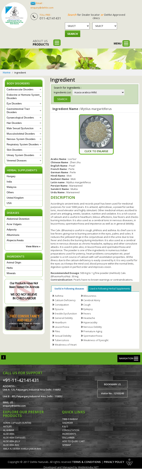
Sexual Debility (63, 335)
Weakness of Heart (66, 344)
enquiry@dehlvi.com (42, 7)
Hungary (11, 176)
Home (7, 72)
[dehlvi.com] (14, 15)
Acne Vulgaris (14, 224)
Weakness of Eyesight (95, 340)
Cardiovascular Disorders (20, 89)
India (9, 181)
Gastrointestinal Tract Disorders (18, 111)
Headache (89, 318)
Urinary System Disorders (20, 155)
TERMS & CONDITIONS (86, 462)
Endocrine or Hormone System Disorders (23, 96)
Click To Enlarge (96, 151)
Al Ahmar (8, 430)
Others (10, 192)
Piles (57, 331)
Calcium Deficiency (65, 300)
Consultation (70, 430)
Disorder (67, 422)
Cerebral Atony (91, 300)
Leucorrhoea (62, 327)
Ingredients (69, 434)
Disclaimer (68, 437)
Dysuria (59, 309)
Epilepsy (88, 309)
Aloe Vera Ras (11, 445)
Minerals (11, 273)
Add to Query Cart (73, 441)
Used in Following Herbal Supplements (109, 288)
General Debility (64, 318)
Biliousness (89, 295)
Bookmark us (112, 384)
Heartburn (60, 322)
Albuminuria (13, 235)
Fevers (87, 313)
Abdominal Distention (18, 218)
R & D (65, 426)
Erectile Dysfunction (66, 313)
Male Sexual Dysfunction (20, 128)
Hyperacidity (90, 322)
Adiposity (12, 229)
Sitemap (66, 445)
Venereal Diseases (17, 160)
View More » (33, 246)
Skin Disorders (14, 149)
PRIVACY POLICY (114, 462)
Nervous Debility (92, 327)
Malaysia (11, 187)
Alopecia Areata (15, 240)
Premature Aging (92, 331)
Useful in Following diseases (69, 288)
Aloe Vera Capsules (14, 437)
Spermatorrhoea (92, 335)
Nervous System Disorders (21, 139)
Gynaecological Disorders (20, 117)
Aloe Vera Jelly (11, 441)
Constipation (62, 304)
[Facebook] (3, 357)
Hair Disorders (14, 123)
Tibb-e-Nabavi (70, 419)
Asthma (59, 295)
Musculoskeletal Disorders (21, 133)
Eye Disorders (14, 103)
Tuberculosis (62, 340)
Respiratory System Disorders (23, 144)
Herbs (10, 268)
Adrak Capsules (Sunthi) (17, 422)
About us (41, 42)
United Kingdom (15, 197)
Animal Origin (14, 262)
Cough (87, 304)
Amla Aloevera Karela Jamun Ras (22, 448)
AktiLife (7, 426)
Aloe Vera (8, 434)
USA (9, 203)
